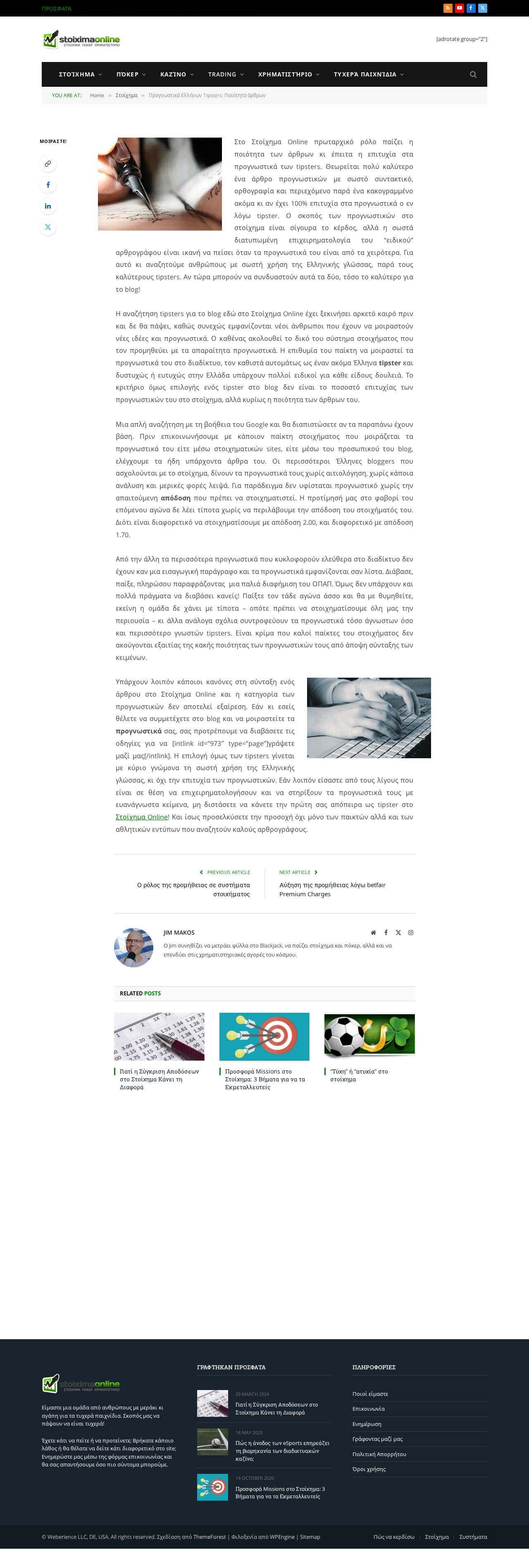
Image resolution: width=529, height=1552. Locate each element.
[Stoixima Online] (81, 39)
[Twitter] (48, 227)
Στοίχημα (77, 74)
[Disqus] (264, 1213)
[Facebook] (48, 184)
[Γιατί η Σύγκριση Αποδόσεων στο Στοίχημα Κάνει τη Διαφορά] (159, 1037)
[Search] (472, 74)
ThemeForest (209, 1536)
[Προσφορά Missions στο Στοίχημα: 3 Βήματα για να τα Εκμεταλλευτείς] (264, 1037)
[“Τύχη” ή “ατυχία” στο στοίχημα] (369, 1037)
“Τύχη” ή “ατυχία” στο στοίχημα (359, 1075)
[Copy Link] (48, 163)
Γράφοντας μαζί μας (378, 1439)
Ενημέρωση (367, 1424)
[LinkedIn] (48, 206)
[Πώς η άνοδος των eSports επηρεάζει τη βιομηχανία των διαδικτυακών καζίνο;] (212, 1441)
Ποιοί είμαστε (370, 1393)
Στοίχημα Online (142, 816)
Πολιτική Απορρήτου (379, 1454)
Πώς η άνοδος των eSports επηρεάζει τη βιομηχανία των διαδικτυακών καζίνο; (179, 8)
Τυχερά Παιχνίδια (365, 74)
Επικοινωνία (369, 1408)
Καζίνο (173, 74)
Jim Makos (179, 932)
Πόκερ (128, 74)
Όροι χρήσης (369, 1469)
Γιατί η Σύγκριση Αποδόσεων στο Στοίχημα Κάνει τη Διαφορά (159, 1079)
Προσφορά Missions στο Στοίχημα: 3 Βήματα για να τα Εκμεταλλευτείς (265, 1079)
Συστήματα (473, 1536)
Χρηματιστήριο (285, 74)
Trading (222, 74)
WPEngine (282, 1536)
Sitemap (310, 1536)
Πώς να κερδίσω (394, 1536)
